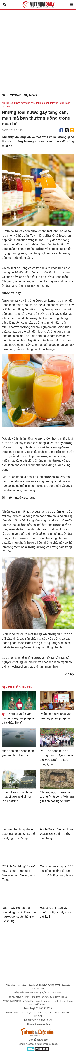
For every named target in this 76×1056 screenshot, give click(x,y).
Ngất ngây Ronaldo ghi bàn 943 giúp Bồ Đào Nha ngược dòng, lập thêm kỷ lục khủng (19, 914)
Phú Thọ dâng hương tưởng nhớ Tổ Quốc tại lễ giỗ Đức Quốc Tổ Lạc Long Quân (56, 757)
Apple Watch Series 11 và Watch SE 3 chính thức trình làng (56, 834)
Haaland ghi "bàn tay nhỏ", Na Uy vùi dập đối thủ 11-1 (55, 912)
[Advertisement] (38, 49)
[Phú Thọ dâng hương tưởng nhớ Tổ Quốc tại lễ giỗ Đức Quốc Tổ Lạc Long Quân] (57, 737)
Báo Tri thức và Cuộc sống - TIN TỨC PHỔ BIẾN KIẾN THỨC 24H (38, 4)
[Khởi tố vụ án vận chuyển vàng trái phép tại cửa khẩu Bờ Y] (19, 700)
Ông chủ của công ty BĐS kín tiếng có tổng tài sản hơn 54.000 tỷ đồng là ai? (57, 871)
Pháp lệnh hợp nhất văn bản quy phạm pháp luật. (56, 716)
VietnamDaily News (23, 95)
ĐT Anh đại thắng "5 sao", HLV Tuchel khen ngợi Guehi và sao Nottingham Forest (19, 873)
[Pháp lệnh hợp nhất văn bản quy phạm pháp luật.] (57, 700)
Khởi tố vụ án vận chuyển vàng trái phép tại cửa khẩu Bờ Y (18, 718)
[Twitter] (67, 130)
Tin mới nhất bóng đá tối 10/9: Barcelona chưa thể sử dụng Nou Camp (18, 834)
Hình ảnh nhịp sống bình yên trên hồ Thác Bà (18, 753)
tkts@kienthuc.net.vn (41, 1020)
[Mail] (72, 130)
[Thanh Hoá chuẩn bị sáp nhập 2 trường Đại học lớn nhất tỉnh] (19, 779)
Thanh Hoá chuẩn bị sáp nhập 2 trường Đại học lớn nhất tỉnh (18, 797)
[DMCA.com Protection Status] (38, 1049)
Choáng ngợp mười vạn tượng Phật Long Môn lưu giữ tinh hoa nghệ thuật (57, 797)
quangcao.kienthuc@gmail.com (42, 1044)
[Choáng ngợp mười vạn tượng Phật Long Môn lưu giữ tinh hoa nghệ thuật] (57, 779)
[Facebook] (61, 130)
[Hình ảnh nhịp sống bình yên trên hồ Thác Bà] (19, 737)
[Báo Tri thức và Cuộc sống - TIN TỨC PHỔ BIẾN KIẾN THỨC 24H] (38, 1032)
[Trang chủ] (4, 95)
